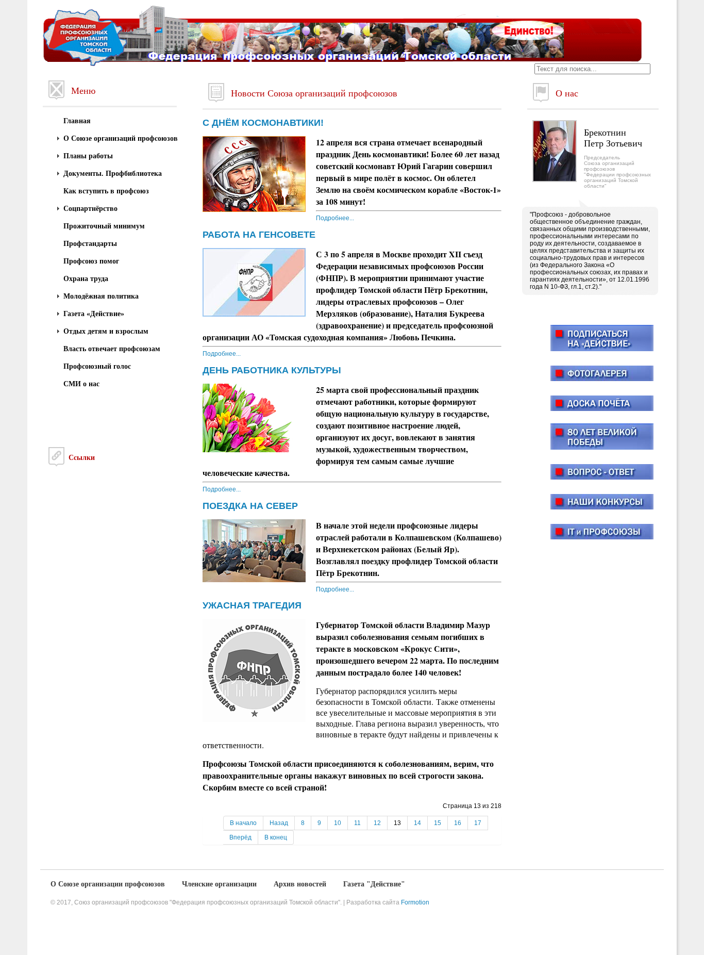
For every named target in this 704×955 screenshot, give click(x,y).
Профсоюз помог (91, 261)
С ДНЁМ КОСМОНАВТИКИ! (263, 123)
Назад (279, 823)
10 (337, 823)
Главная (77, 121)
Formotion (415, 902)
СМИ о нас (81, 384)
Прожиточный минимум (104, 226)
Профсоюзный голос (97, 366)
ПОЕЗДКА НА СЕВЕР (250, 506)
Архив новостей (300, 884)
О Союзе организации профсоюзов (108, 884)
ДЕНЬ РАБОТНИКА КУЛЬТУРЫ (272, 370)
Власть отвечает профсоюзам (111, 349)
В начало (243, 823)
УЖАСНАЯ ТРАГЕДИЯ (252, 605)
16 (457, 823)
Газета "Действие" (374, 884)
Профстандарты (90, 244)
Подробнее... (335, 218)
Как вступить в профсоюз (106, 191)
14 (417, 823)
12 (377, 823)
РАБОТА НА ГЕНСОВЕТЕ (259, 234)
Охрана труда (85, 279)
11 (357, 823)
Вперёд (240, 837)
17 (477, 823)
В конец (275, 837)
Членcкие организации (219, 884)
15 (437, 823)
